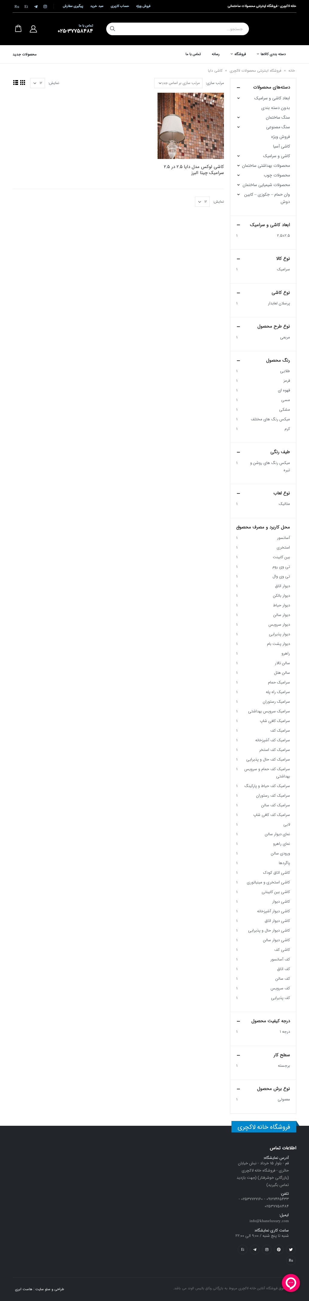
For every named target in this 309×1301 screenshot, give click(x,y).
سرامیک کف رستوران (273, 795)
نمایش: (53, 83)
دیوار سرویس (279, 624)
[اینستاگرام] (45, 6)
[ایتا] (26, 6)
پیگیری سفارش (73, 6)
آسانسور (283, 538)
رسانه (216, 54)
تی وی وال (281, 576)
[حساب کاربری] (33, 29)
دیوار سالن (281, 615)
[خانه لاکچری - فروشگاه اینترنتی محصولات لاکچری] (275, 29)
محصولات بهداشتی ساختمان (266, 165)
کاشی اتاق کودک (276, 873)
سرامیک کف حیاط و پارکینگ (267, 786)
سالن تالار (282, 663)
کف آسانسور (280, 959)
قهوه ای (284, 390)
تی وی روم (281, 567)
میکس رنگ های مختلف (270, 419)
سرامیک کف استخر (274, 750)
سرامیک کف (280, 730)
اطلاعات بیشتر (167, 102)
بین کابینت (281, 557)
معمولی (284, 1099)
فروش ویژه (143, 6)
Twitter (291, 1249)
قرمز (286, 381)
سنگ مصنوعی (278, 127)
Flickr (291, 1260)
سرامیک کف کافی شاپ (271, 815)
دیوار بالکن (281, 596)
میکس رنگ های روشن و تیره (270, 466)
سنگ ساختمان (278, 117)
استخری (283, 547)
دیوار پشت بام (278, 644)
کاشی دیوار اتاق (277, 921)
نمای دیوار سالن (277, 834)
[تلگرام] (36, 6)
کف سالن (283, 979)
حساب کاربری (120, 6)
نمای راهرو (281, 844)
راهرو (286, 653)
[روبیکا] (17, 6)
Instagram (267, 1249)
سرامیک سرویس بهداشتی (269, 711)
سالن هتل (282, 673)
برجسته (284, 1066)
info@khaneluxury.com (269, 1221)
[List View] (15, 82)
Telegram (255, 1249)
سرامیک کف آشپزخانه (272, 740)
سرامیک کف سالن (275, 805)
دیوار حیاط (281, 605)
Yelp (242, 1249)
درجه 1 (285, 1032)
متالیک (284, 504)
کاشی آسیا (281, 146)
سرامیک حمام (279, 682)
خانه (291, 70)
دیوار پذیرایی (279, 634)
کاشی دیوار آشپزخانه (273, 911)
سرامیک (283, 269)
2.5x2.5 (283, 235)
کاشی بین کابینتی (276, 892)
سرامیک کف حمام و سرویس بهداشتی (267, 773)
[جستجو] (113, 29)
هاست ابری (23, 1289)
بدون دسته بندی (275, 107)
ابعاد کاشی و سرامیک (272, 98)
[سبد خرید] (18, 29)
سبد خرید (96, 6)
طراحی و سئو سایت (49, 1289)
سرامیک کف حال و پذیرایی (268, 759)
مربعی (285, 337)
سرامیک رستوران (276, 702)
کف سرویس (280, 988)
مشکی (284, 409)
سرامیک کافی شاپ (275, 721)
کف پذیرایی (280, 998)
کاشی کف (282, 950)
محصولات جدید (25, 54)
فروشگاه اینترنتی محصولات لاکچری (255, 70)
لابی (286, 824)
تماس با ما (193, 54)
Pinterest (279, 1249)
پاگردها (284, 863)
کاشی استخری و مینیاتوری (268, 882)
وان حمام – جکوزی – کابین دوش (267, 198)
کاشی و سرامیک (276, 156)
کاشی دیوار (281, 901)
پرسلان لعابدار (279, 303)
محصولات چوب (277, 175)
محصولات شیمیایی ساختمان (266, 185)
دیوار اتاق (282, 586)
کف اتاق (283, 969)
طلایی (285, 371)
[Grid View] (22, 82)
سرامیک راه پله (278, 692)
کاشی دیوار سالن (276, 940)
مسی (285, 400)
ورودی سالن (280, 853)
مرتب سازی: (215, 83)
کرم (287, 429)
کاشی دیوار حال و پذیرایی (269, 930)
